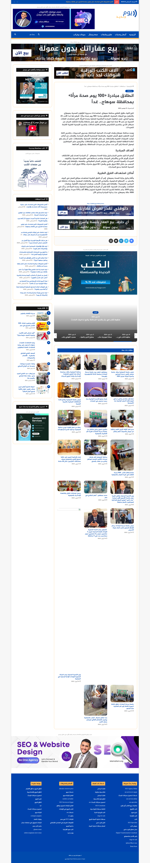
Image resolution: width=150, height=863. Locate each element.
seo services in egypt (131, 792)
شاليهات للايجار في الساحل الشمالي (61, 823)
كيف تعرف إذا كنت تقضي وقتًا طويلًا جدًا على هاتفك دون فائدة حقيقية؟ (32, 270)
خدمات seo (70, 812)
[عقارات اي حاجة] (96, 211)
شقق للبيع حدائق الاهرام (34, 789)
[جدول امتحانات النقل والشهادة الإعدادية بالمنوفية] (69, 486)
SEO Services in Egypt (66, 802)
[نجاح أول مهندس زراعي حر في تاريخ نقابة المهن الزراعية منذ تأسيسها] (122, 389)
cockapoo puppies (36, 816)
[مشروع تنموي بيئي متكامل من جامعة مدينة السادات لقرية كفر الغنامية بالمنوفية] (95, 418)
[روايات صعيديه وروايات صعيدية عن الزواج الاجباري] (43, 367)
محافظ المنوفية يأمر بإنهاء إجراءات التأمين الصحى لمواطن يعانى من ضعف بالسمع (97, 459)
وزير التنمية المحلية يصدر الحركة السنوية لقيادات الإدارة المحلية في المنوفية (69, 676)
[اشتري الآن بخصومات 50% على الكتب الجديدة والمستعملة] (95, 273)
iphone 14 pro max (131, 843)
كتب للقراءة (133, 816)
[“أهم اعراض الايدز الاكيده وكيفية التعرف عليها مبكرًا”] (43, 336)
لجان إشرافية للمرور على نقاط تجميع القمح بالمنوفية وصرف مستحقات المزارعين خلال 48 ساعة (69, 459)
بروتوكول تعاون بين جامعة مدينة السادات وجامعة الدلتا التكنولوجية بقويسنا (96, 374)
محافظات (122, 86)
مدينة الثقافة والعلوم (28, 313)
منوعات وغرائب (79, 35)
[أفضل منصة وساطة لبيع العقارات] (75, 53)
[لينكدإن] (121, 241)
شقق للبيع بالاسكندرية (34, 792)
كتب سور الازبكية (68, 829)
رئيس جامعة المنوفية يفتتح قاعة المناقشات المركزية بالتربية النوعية (69, 402)
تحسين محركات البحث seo (97, 802)
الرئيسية (132, 35)
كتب (135, 819)
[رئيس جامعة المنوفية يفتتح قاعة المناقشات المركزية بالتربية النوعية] (69, 390)
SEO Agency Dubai (131, 789)
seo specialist (133, 802)
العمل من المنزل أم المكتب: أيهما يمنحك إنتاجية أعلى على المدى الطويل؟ (32, 276)
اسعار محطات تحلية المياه (97, 826)
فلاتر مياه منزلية (100, 792)
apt (41, 806)
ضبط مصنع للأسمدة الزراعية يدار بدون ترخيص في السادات (96, 400)
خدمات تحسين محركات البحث (127, 795)
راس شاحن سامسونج (130, 836)
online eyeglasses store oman (33, 833)
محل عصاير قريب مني (130, 829)
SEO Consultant (100, 806)
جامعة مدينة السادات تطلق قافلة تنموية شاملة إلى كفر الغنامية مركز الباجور (122, 706)
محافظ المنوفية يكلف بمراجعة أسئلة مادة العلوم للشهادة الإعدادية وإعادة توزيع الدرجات (70, 374)
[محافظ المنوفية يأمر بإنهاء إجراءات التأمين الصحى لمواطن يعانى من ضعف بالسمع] (95, 447)
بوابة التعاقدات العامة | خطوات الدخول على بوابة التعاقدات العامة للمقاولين (26, 345)
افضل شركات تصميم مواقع (65, 806)
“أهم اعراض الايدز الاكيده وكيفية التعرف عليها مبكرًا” (26, 334)
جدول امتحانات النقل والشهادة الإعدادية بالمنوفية (70, 494)
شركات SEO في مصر (66, 819)
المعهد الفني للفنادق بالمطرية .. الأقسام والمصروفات (28, 355)
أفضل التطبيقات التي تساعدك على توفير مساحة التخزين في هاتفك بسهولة (34, 225)
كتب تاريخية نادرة (99, 812)
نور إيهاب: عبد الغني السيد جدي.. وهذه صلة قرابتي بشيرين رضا (26, 375)
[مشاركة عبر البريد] (116, 241)
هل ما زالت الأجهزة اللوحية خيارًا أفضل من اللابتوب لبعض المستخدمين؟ (34, 241)
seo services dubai (131, 799)
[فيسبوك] (131, 241)
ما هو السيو (69, 826)
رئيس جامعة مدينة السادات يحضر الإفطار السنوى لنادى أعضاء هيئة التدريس (123, 528)
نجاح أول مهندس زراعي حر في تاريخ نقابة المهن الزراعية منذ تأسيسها (123, 401)
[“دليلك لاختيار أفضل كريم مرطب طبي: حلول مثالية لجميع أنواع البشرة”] (43, 390)
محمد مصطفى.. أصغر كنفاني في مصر (96, 496)
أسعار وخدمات (120, 35)
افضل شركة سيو (68, 795)
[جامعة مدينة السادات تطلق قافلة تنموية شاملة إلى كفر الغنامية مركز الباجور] (122, 693)
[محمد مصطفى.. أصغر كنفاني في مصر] (95, 487)
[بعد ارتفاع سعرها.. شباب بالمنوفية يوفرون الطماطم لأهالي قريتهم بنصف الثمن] (95, 700)
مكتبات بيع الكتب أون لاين (129, 806)
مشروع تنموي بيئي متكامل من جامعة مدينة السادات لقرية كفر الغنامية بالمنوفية (96, 431)
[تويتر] (126, 241)
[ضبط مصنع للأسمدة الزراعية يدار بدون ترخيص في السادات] (95, 389)
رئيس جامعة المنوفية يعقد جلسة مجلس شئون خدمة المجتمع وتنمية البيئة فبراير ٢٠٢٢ (122, 374)
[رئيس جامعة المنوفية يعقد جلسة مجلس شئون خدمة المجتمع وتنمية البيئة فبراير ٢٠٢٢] (122, 362)
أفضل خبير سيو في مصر (32, 412)
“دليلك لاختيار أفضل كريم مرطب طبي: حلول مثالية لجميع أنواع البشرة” (26, 389)
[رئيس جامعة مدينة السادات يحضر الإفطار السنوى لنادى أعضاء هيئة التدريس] (122, 516)
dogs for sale (133, 840)
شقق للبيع (38, 802)
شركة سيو (38, 812)
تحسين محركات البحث (35, 795)
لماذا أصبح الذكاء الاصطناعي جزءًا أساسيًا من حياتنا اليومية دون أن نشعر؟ (33, 282)
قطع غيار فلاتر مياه (99, 799)
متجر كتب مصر (37, 826)
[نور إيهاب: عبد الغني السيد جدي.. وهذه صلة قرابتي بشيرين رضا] (43, 378)
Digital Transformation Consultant (126, 833)
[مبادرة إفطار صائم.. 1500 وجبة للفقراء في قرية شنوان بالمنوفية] (122, 455)
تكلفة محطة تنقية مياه (97, 809)
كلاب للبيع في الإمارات (66, 809)
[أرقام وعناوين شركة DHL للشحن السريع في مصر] (43, 326)
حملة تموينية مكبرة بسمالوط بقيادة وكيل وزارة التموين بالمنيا (94, 319)
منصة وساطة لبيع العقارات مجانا (95, 204)
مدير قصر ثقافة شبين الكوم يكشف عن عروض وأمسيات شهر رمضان (122, 430)
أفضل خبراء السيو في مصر (32, 75)
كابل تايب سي (100, 823)
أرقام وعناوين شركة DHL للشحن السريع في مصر (26, 324)
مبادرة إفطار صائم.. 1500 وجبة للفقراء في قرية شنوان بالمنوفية (123, 473)
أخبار (94, 312)
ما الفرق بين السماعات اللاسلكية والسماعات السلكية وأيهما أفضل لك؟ (33, 253)
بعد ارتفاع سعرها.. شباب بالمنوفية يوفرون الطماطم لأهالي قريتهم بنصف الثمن (95, 720)
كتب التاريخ (133, 809)
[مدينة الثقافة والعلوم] (43, 317)
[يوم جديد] (126, 13)
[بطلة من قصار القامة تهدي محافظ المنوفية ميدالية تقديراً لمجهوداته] (69, 417)
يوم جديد (70, 833)
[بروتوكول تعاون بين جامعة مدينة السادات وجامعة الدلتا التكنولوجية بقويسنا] (95, 362)
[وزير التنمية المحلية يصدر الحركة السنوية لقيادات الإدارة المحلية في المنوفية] (69, 590)
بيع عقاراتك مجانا (75, 42)
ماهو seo (70, 816)
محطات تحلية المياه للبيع (97, 819)
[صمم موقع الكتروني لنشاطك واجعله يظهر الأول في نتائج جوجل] (75, 752)
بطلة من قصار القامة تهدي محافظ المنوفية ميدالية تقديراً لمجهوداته (69, 428)
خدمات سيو (69, 792)
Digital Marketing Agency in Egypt (77, 859)
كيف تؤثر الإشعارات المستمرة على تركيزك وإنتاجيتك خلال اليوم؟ (34, 247)
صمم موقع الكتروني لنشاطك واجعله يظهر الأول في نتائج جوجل (54, 7)
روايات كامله (38, 819)
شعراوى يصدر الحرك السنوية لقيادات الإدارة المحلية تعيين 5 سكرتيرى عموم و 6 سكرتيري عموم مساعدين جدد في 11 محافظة (96, 532)
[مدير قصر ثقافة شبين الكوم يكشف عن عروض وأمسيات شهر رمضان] (122, 418)
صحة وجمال (93, 35)
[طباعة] (111, 241)
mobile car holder (68, 799)
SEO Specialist (132, 823)
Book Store (133, 846)
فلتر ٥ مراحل (101, 789)
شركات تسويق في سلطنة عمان (31, 823)
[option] (94, 320)
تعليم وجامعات (106, 35)
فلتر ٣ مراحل (101, 795)
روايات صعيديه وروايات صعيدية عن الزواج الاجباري (26, 365)
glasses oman (38, 829)
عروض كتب (133, 826)
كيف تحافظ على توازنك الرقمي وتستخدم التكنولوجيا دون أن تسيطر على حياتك (88, 2)
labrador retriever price (66, 789)
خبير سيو (134, 812)
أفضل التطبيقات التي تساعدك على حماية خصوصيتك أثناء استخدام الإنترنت (33, 205)
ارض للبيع (38, 799)
